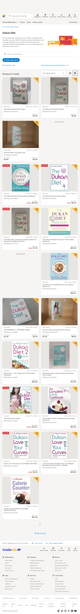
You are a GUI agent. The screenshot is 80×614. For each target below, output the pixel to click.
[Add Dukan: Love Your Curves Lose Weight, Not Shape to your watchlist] (36, 435)
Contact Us (74, 605)
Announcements (60, 581)
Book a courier (37, 22)
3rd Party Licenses (60, 586)
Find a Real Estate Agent (37, 570)
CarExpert (47, 598)
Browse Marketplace (9, 22)
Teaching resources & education (53, 65)
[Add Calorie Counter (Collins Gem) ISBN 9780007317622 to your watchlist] (36, 480)
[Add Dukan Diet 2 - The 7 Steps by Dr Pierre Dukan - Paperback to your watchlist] (36, 344)
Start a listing (44, 550)
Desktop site (4, 605)
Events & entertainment (37, 584)
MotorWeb (35, 598)
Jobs (6, 575)
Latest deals (8, 560)
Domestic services (35, 581)
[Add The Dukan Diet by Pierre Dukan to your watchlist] (36, 80)
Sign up (69, 17)
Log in (75, 17)
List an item (73, 22)
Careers (20, 605)
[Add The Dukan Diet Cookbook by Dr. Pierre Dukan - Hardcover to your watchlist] (75, 256)
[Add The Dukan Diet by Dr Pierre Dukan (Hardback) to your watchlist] (36, 167)
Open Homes (34, 565)
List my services (34, 589)
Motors (57, 557)
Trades (32, 579)
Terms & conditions (51, 605)
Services (33, 575)
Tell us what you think (55, 543)
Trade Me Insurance (8, 598)
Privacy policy (41, 605)
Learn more (38, 543)
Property (33, 557)
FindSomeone (73, 598)
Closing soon (8, 565)
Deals (29, 22)
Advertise (34, 605)
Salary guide (8, 589)
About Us (13, 605)
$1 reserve (8, 568)
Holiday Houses (59, 598)
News (27, 605)
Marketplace (9, 557)
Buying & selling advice (61, 565)
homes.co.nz (23, 598)
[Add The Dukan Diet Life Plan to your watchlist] (36, 389)
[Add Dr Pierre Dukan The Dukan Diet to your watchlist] (36, 124)
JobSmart (8, 584)
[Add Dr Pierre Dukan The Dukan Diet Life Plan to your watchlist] (75, 301)
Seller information (60, 589)
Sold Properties (34, 563)
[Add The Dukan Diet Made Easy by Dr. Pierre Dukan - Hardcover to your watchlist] (75, 211)
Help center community (62, 591)
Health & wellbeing (35, 586)
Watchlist (53, 550)
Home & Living (9, 570)
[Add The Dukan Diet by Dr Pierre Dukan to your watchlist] (75, 167)
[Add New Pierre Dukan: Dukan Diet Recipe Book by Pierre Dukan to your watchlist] (75, 344)
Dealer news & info (60, 568)
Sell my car (58, 570)
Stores (22, 22)
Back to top (41, 533)
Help (56, 579)
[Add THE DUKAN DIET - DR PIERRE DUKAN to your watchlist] (36, 301)
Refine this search (12, 60)
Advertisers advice (10, 586)
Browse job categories (11, 579)
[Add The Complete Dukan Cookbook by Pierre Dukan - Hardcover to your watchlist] (75, 389)
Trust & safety (59, 584)
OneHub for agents (35, 568)
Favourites (61, 550)
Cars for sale (58, 560)
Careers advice (9, 581)
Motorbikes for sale (60, 563)
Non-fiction (6, 65)
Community (59, 575)
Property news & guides (37, 560)
